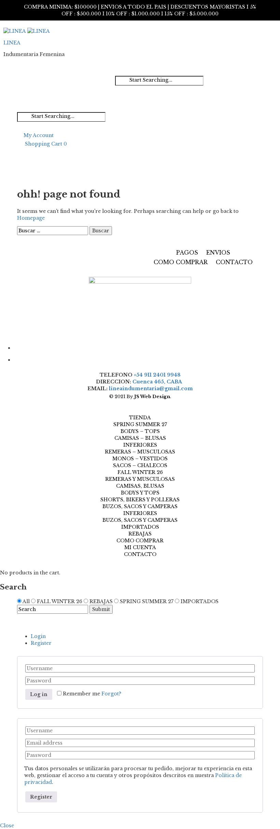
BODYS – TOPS (140, 431)
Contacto (140, 554)
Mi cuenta (140, 547)
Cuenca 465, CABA (158, 382)
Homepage (31, 218)
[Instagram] (138, 359)
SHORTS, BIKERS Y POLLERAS (140, 500)
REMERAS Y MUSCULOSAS (140, 479)
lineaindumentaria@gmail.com (151, 388)
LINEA (11, 43)
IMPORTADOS (140, 527)
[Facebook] (138, 347)
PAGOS (187, 252)
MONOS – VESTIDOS (140, 459)
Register (41, 643)
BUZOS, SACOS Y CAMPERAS (140, 506)
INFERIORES (140, 445)
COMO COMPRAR (181, 262)
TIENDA (140, 417)
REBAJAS (140, 534)
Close (7, 826)
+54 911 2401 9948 (157, 375)
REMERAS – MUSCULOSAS (140, 452)
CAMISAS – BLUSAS (140, 438)
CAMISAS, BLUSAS (140, 486)
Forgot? (111, 694)
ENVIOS (218, 252)
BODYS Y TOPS (140, 493)
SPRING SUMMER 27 (140, 424)
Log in (38, 694)
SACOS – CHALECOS (140, 465)
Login (38, 636)
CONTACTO (234, 262)
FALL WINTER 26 (140, 472)
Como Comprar (140, 541)
